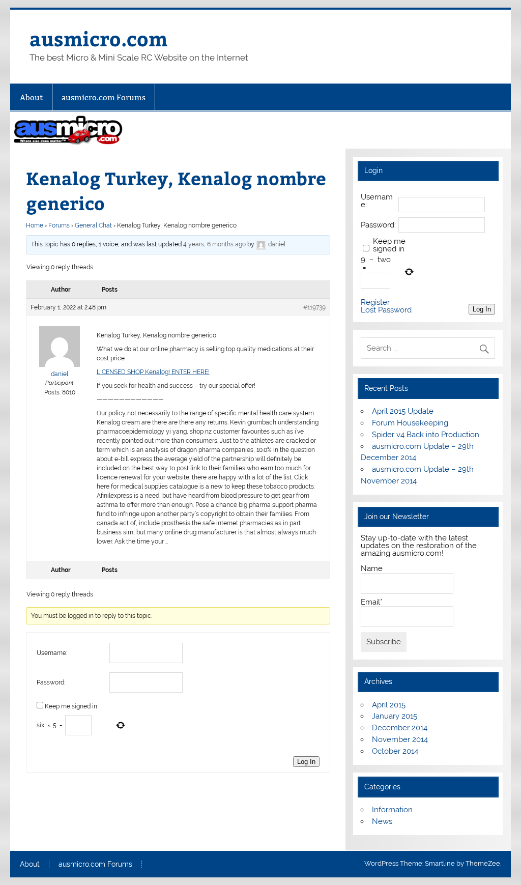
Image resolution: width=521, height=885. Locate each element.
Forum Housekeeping (410, 422)
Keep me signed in (71, 706)
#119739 (314, 307)
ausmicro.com (98, 38)
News (382, 821)
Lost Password (386, 310)
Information (392, 809)
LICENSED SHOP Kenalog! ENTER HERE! (153, 372)
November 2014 (400, 739)
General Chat (93, 225)
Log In (306, 761)
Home (34, 225)
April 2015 (389, 704)
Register (375, 302)
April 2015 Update (402, 411)
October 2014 (395, 751)
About (31, 97)
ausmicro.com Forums (104, 97)
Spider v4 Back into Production (425, 434)
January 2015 (394, 716)
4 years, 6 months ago (214, 244)
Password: (51, 682)
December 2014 (399, 727)
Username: (52, 652)
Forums (59, 225)
